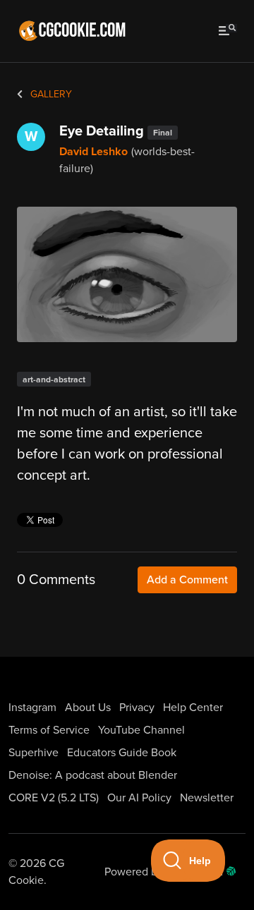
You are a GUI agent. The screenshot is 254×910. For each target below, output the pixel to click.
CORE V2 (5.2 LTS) (53, 798)
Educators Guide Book (121, 753)
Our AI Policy (139, 798)
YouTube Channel (141, 730)
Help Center (193, 707)
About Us (88, 707)
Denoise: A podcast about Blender (92, 775)
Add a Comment (187, 580)
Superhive (33, 753)
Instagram (32, 707)
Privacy (137, 707)
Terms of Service (49, 730)
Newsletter (207, 798)
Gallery (50, 94)
